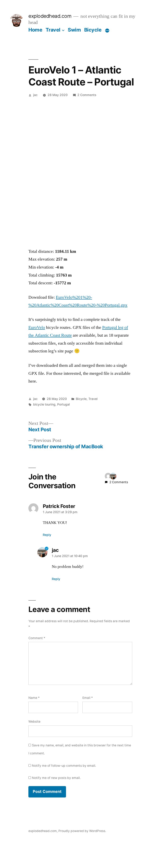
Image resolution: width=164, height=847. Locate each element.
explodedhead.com (49, 16)
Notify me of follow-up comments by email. (64, 766)
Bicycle (93, 30)
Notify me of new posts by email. (56, 778)
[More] (107, 30)
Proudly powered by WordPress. (82, 831)
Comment (36, 638)
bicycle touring (44, 404)
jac (35, 95)
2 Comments (86, 95)
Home (35, 30)
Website (34, 721)
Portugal (63, 404)
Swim (74, 30)
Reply (47, 535)
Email (87, 698)
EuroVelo (36, 327)
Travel (53, 30)
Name (34, 698)
